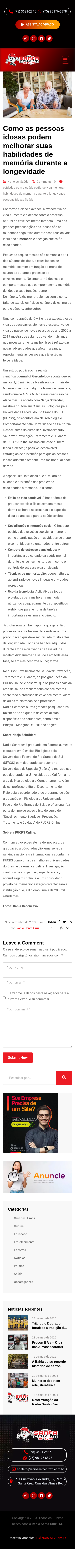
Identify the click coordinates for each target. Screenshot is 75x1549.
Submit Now (18, 1057)
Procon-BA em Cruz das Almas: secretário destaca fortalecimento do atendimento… (49, 1345)
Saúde (24, 181)
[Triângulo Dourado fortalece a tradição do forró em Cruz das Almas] (18, 1323)
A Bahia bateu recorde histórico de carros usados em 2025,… (49, 1364)
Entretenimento (24, 1242)
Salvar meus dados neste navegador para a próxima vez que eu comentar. (38, 996)
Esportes (20, 1250)
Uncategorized (23, 1282)
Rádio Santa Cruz (27, 928)
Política (19, 1266)
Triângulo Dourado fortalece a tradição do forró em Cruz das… (49, 1326)
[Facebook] (41, 38)
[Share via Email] (68, 928)
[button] (65, 60)
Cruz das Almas (24, 1218)
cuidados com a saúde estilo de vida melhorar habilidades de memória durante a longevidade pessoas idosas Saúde (34, 193)
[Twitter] (49, 38)
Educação (20, 1234)
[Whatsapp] (25, 38)
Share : (51, 925)
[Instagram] (33, 38)
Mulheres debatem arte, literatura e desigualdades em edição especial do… (48, 1383)
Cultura (19, 1226)
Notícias (13, 181)
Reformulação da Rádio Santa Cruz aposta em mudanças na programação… (48, 1402)
